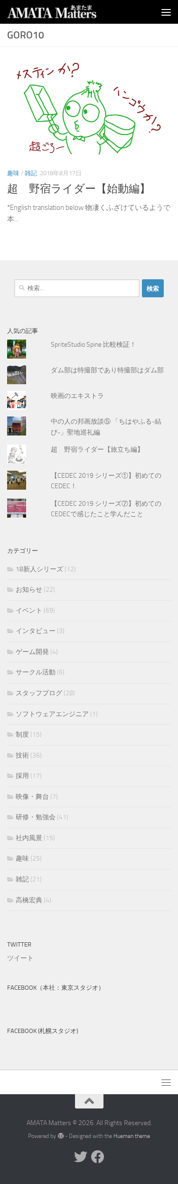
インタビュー (36, 631)
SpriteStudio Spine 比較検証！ (93, 345)
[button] (89, 107)
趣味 (13, 173)
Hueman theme (131, 1135)
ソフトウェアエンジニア (52, 714)
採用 (22, 776)
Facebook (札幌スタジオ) (42, 1030)
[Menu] (166, 12)
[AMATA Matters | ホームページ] (67, 12)
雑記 (31, 173)
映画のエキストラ (77, 396)
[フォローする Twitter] (80, 1157)
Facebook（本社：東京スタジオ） (55, 987)
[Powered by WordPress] (60, 1136)
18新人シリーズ (39, 569)
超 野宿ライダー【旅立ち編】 (97, 449)
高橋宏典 (29, 900)
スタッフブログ (39, 693)
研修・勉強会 (36, 817)
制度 (22, 734)
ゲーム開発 (32, 652)
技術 (22, 755)
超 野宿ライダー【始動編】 (78, 188)
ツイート (20, 958)
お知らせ (29, 590)
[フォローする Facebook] (97, 1157)
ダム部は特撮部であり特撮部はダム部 (107, 370)
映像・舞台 (32, 797)
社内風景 (29, 838)
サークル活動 (36, 672)
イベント (29, 610)
